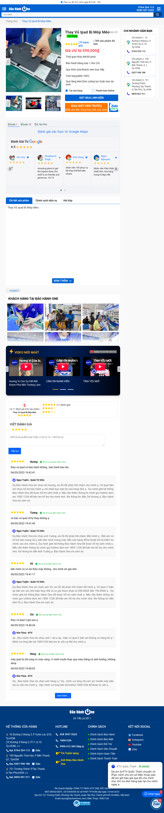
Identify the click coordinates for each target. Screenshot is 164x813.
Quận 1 (13, 124)
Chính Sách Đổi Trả (101, 744)
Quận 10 (27, 124)
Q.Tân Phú (42, 124)
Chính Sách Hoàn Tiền (102, 753)
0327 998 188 (138, 72)
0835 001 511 (138, 94)
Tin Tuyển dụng (70, 753)
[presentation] (8, 61)
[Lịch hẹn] (159, 9)
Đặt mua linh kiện (91, 97)
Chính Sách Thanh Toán (103, 758)
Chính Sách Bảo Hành (102, 734)
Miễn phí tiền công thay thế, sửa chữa (86, 107)
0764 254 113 (138, 51)
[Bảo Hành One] (25, 9)
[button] (61, 190)
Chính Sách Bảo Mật (101, 739)
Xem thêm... (63, 695)
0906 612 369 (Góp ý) (72, 746)
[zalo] (113, 108)
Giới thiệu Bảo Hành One (72, 762)
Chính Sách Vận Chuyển (103, 748)
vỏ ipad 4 (14, 290)
